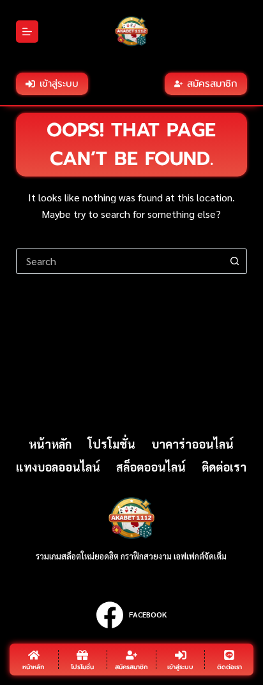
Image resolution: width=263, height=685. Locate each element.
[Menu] (27, 31)
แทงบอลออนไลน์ (58, 466)
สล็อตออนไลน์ (151, 466)
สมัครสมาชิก (212, 83)
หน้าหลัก (50, 443)
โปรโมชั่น (111, 443)
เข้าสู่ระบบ (59, 83)
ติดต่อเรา (224, 466)
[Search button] (234, 261)
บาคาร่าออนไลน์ (192, 443)
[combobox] (120, 261)
